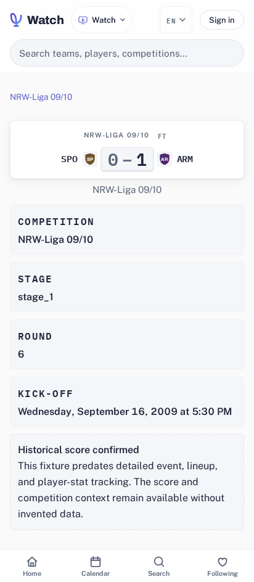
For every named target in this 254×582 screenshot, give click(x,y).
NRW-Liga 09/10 (41, 97)
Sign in (222, 20)
